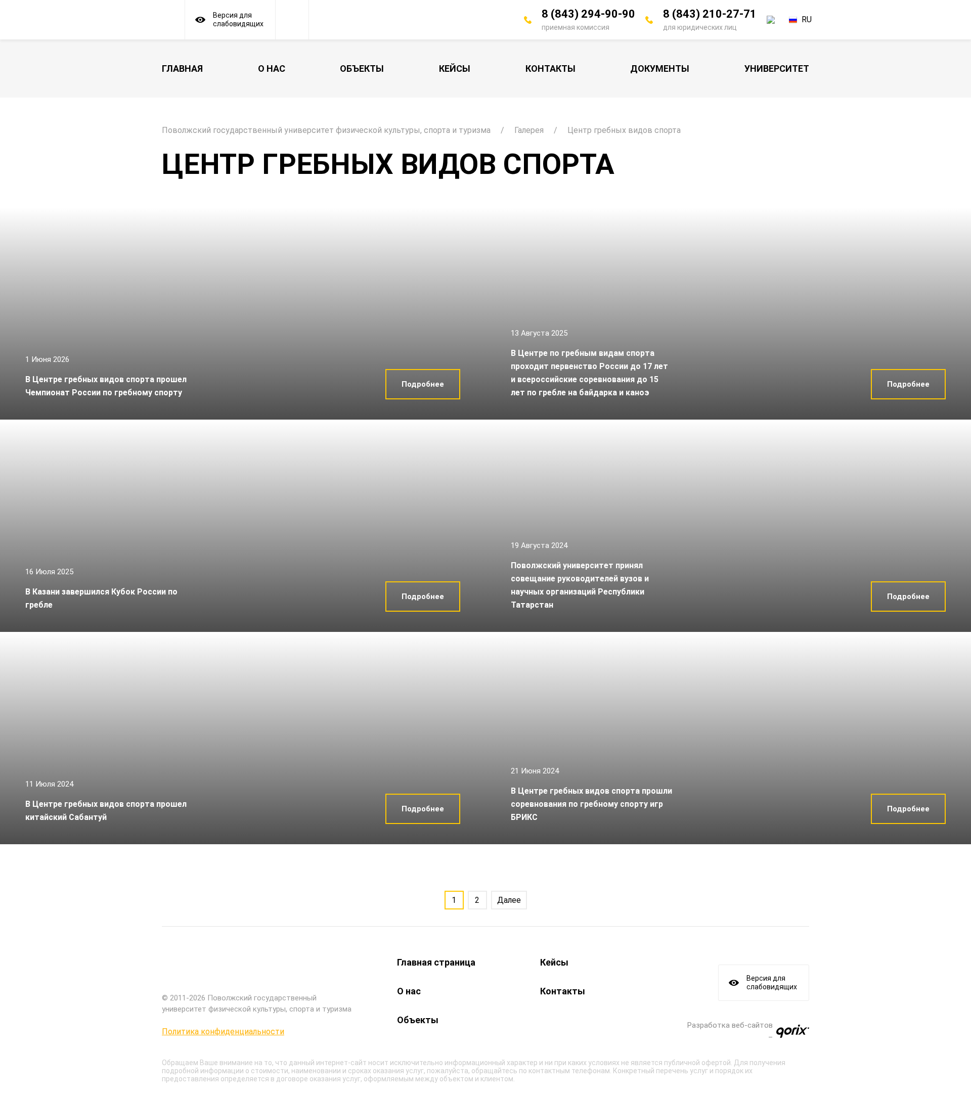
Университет (776, 68)
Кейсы (454, 68)
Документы (659, 68)
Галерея (529, 130)
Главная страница (436, 962)
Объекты (362, 68)
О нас (271, 68)
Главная (182, 68)
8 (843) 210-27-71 (710, 14)
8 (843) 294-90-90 (588, 14)
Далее (509, 900)
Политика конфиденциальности (223, 1031)
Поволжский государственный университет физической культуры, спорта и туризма (326, 130)
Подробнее (423, 384)
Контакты (550, 68)
